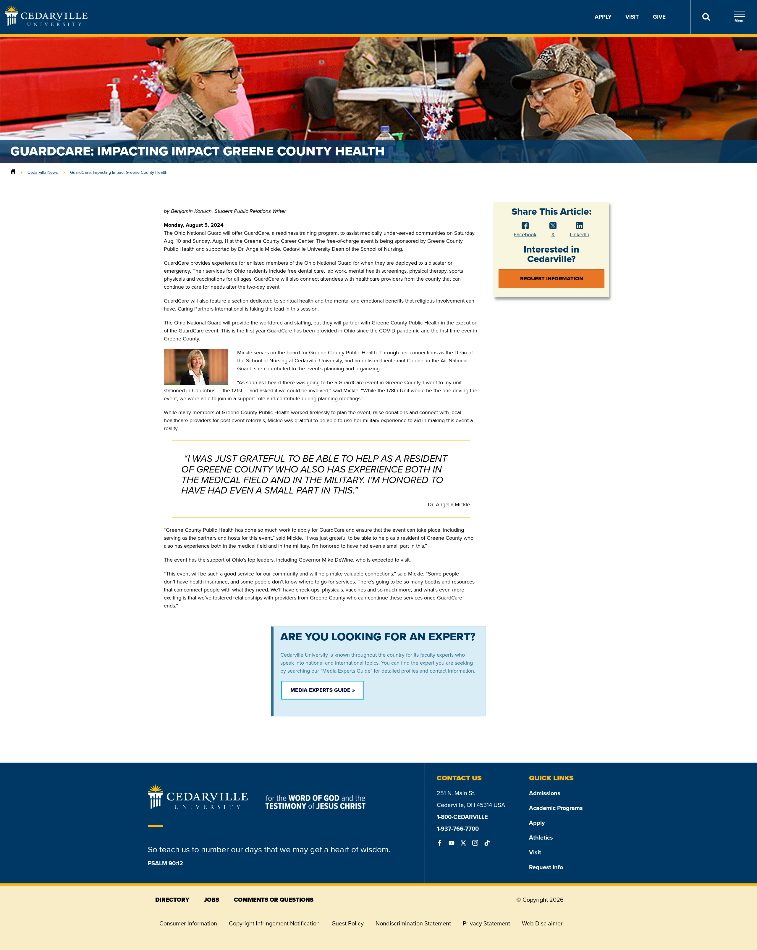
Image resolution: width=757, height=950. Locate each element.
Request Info (546, 867)
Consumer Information (188, 923)
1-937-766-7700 (458, 828)
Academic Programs (556, 807)
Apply (603, 16)
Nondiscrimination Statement (413, 923)
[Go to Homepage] (46, 24)
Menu (740, 21)
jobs (211, 899)
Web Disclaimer (542, 923)
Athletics (541, 837)
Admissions (544, 793)
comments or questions (273, 899)
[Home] (13, 172)
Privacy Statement (486, 923)
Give (659, 16)
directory (172, 899)
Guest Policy (347, 923)
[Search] (706, 17)
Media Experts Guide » (322, 690)
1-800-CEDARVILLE (462, 816)
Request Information (551, 278)
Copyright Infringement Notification (274, 923)
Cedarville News (43, 172)
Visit (632, 16)
